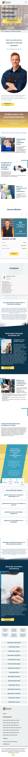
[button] (22, 214)
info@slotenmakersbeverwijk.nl (10, 741)
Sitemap (5, 713)
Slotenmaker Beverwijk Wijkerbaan (11, 725)
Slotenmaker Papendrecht (14, 642)
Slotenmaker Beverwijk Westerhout (11, 732)
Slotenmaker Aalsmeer (14, 702)
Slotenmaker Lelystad (14, 697)
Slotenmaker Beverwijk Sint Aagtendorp (12, 727)
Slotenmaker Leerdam (14, 651)
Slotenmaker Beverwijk (14, 680)
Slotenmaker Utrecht (14, 685)
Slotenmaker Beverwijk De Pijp (10, 735)
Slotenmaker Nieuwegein (14, 663)
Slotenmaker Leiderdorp (14, 693)
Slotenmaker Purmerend (14, 689)
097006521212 (14, 253)
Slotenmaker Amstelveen (14, 655)
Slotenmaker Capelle (14, 646)
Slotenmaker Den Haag (14, 659)
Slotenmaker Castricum (14, 668)
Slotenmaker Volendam (14, 676)
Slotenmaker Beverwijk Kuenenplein (11, 720)
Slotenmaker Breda (14, 672)
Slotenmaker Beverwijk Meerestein (11, 722)
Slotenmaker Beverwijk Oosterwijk (11, 730)
